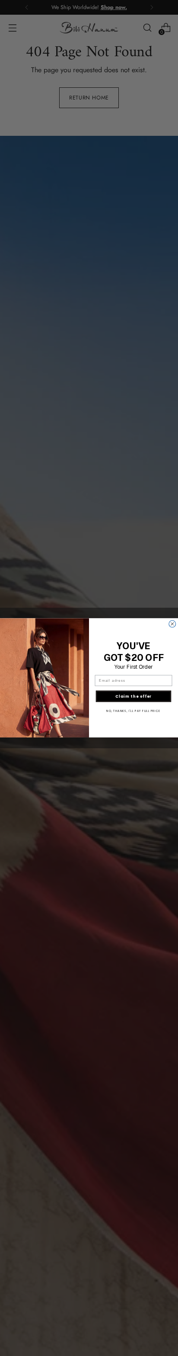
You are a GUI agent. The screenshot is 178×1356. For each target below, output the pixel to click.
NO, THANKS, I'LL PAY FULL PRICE (133, 711)
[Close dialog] (172, 624)
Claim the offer (133, 696)
